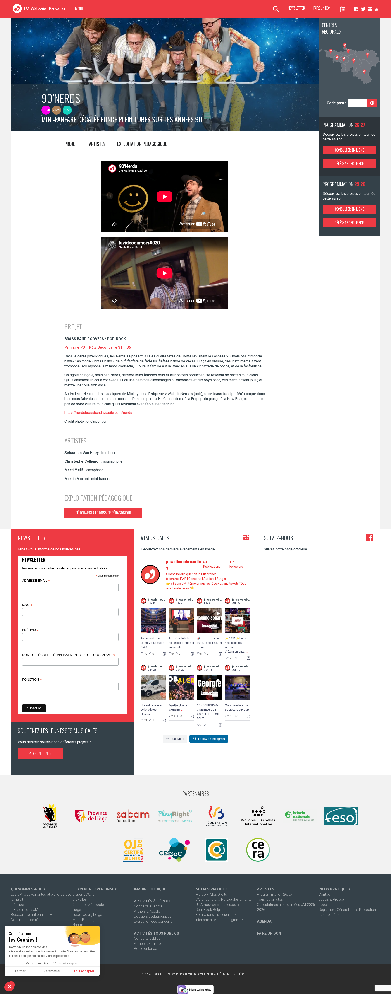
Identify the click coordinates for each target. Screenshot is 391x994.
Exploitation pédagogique (142, 143)
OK (372, 103)
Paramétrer (52, 971)
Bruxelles (79, 899)
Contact (325, 894)
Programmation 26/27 (275, 894)
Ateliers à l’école (147, 911)
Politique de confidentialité (200, 974)
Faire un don (322, 8)
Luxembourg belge (87, 914)
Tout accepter (83, 971)
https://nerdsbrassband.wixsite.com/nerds (98, 412)
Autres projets (211, 889)
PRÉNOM (30, 630)
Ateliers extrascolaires (151, 943)
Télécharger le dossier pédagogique (103, 513)
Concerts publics (147, 938)
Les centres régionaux (94, 889)
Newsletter (296, 8)
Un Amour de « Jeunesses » (217, 904)
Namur (77, 925)
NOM (27, 605)
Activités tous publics (156, 933)
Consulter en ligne (349, 150)
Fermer (20, 971)
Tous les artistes (270, 899)
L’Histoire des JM (24, 909)
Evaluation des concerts (153, 921)
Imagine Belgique (150, 889)
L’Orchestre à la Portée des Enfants (223, 899)
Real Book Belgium (211, 909)
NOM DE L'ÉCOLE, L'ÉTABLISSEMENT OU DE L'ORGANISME (68, 655)
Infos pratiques (334, 889)
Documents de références (31, 920)
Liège (76, 909)
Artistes (97, 143)
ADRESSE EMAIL (36, 581)
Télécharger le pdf (349, 163)
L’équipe (17, 904)
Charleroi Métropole (88, 904)
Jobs (323, 904)
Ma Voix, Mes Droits (211, 894)
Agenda (264, 921)
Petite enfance (145, 948)
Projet (70, 143)
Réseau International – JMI (32, 914)
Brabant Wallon (84, 894)
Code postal (337, 103)
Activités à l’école (152, 901)
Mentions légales (236, 974)
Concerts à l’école (148, 906)
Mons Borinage (84, 920)
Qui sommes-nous (28, 889)
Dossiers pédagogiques (153, 916)
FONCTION (32, 680)
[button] (9, 986)
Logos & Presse (331, 899)
